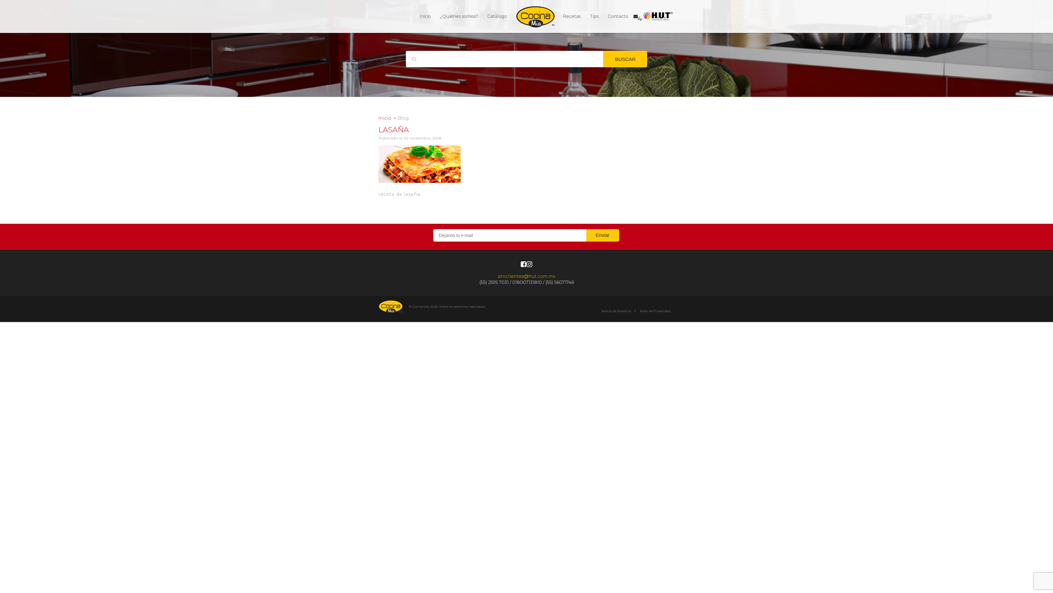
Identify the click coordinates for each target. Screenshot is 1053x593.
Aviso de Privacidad (655, 311)
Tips (594, 16)
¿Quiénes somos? (459, 16)
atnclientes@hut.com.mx (526, 276)
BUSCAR (625, 59)
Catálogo (497, 16)
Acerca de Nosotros (616, 311)
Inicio (425, 16)
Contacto (618, 16)
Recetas (572, 16)
